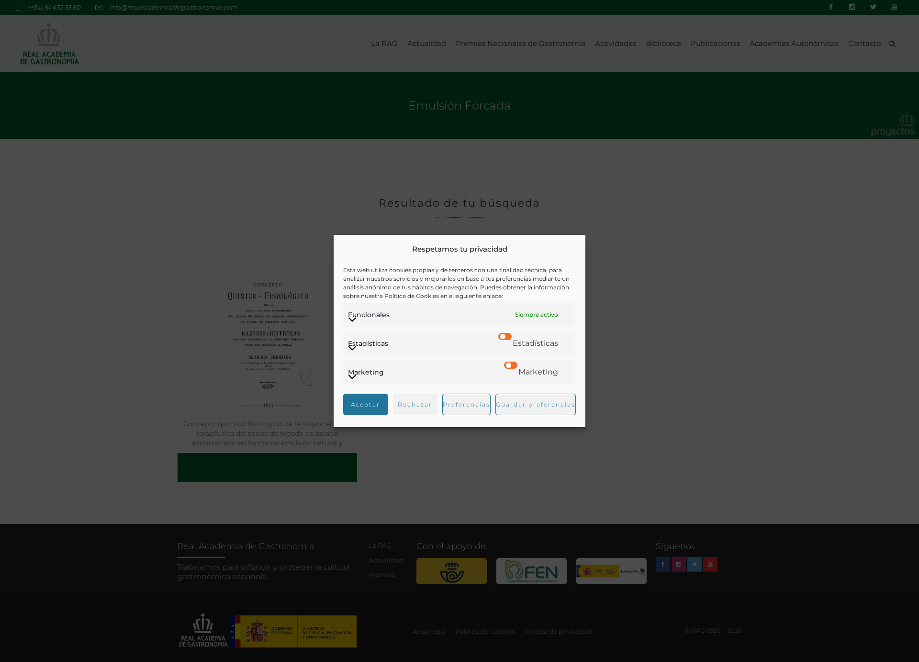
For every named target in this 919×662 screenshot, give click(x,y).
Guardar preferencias (535, 404)
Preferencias (466, 404)
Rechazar (415, 404)
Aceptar (365, 404)
